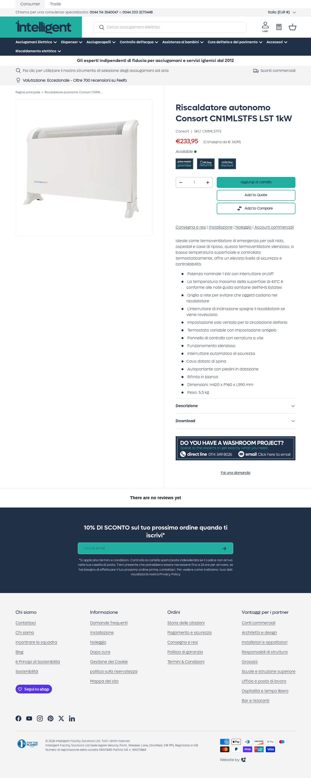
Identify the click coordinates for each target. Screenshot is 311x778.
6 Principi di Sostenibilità (38, 661)
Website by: (233, 759)
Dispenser (69, 42)
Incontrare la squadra (36, 642)
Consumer (30, 4)
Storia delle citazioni (186, 623)
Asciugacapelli (98, 42)
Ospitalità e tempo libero (265, 691)
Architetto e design (259, 632)
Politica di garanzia (185, 652)
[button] (292, 27)
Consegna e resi (182, 642)
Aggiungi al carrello (256, 182)
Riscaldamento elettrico (36, 51)
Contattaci (26, 623)
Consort (182, 131)
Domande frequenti (109, 623)
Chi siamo (25, 632)
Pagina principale (28, 92)
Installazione (102, 632)
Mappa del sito (104, 681)
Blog (19, 652)
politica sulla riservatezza (114, 671)
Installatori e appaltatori (264, 642)
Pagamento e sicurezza (189, 632)
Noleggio (98, 642)
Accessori (275, 42)
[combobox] (170, 27)
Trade (55, 4)
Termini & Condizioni (185, 661)
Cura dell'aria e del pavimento (233, 42)
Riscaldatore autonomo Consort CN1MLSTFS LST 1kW (74, 92)
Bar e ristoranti (255, 700)
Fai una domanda (235, 473)
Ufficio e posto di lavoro (264, 681)
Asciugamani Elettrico (34, 42)
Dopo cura (100, 652)
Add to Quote (256, 195)
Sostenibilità (27, 671)
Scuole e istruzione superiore (268, 671)
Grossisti (250, 661)
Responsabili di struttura (265, 652)
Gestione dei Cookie (109, 661)
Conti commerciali (258, 623)
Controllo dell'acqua (137, 42)
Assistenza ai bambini (180, 42)
